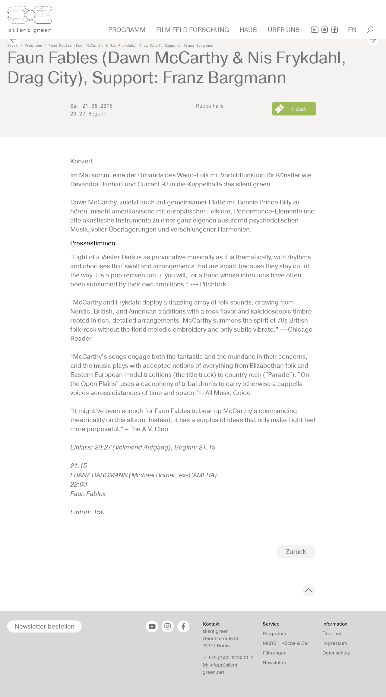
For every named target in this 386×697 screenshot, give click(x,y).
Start (12, 45)
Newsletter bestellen (44, 626)
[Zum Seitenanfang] (308, 590)
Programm (33, 45)
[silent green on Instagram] (324, 30)
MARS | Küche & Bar (286, 643)
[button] (127, 30)
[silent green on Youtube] (314, 30)
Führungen (274, 653)
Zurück (296, 551)
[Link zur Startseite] (33, 17)
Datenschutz (336, 653)
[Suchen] (370, 29)
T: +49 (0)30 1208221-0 (228, 658)
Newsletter (274, 662)
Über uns (332, 633)
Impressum (334, 643)
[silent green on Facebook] (334, 30)
